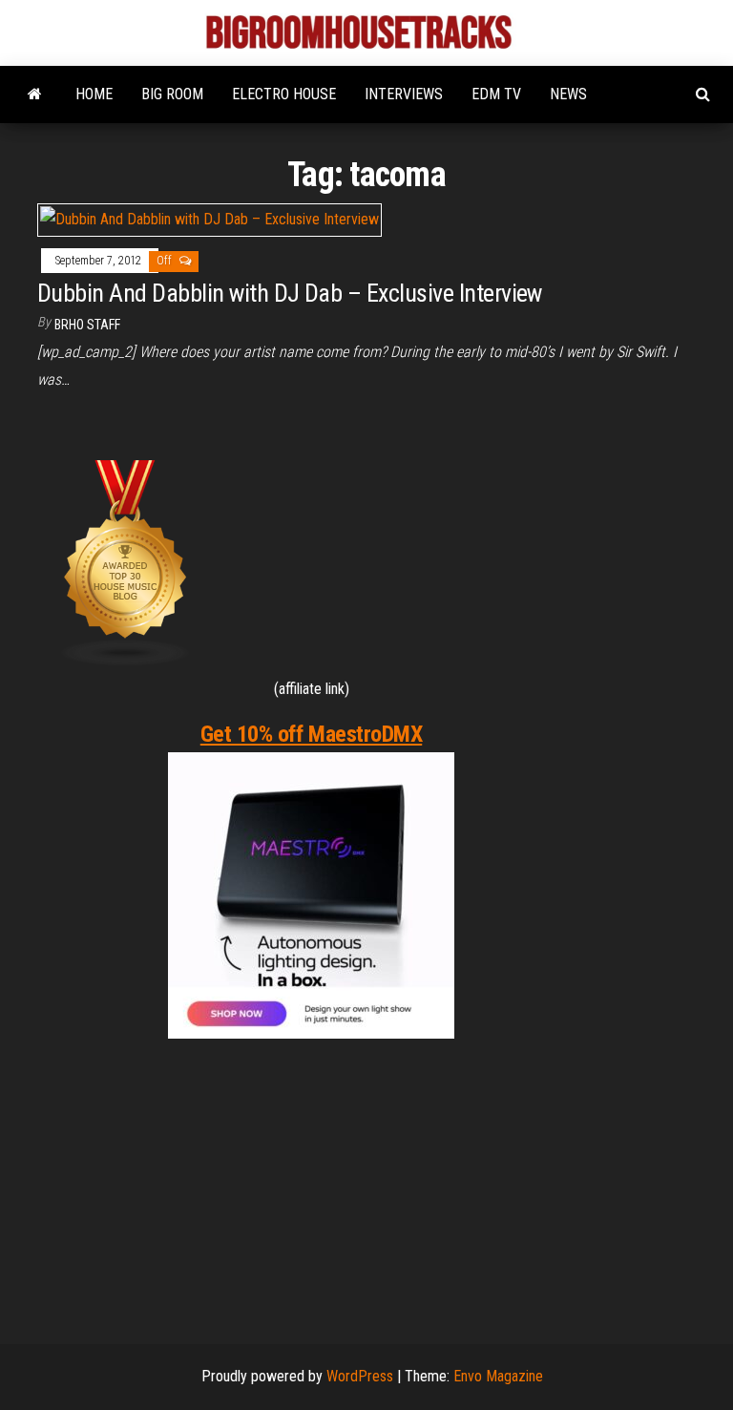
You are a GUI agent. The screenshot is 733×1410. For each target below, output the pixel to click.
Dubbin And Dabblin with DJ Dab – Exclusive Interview (289, 293)
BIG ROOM (172, 94)
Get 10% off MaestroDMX (311, 734)
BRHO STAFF (87, 324)
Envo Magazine (498, 1376)
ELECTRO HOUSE (284, 94)
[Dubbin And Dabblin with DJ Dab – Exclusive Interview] (209, 219)
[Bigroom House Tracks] (35, 94)
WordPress (359, 1376)
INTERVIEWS (404, 94)
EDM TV (496, 94)
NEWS (568, 94)
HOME (94, 94)
